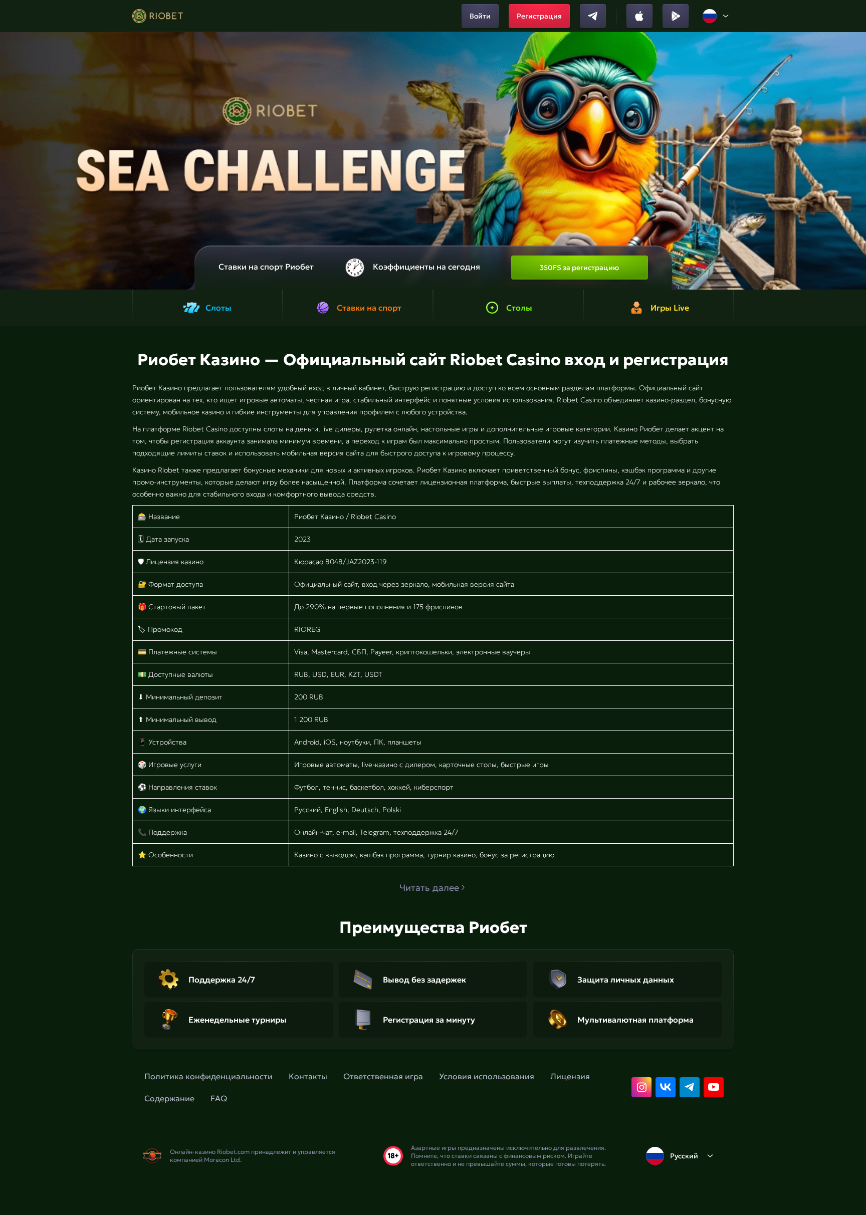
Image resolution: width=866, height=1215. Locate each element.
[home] (157, 16)
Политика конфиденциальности (208, 1076)
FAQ (218, 1098)
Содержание (169, 1098)
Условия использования (486, 1076)
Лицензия (570, 1076)
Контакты (308, 1076)
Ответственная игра (383, 1076)
